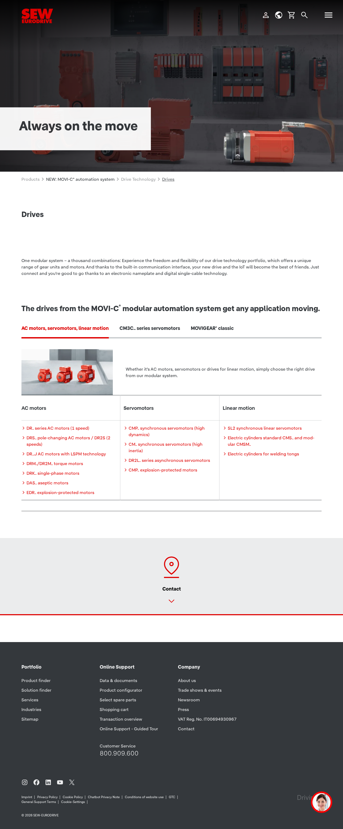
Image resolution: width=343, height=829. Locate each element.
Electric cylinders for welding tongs (263, 454)
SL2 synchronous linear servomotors (265, 428)
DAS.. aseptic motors (47, 483)
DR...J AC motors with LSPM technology (66, 454)
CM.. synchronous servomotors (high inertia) (166, 447)
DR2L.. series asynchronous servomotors (169, 460)
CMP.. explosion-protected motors (163, 470)
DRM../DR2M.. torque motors (55, 463)
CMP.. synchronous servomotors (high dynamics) (167, 431)
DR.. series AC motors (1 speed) (58, 428)
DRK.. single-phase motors (53, 473)
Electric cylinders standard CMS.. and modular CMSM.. (271, 440)
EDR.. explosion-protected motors (60, 492)
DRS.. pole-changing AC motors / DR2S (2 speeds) (68, 440)
